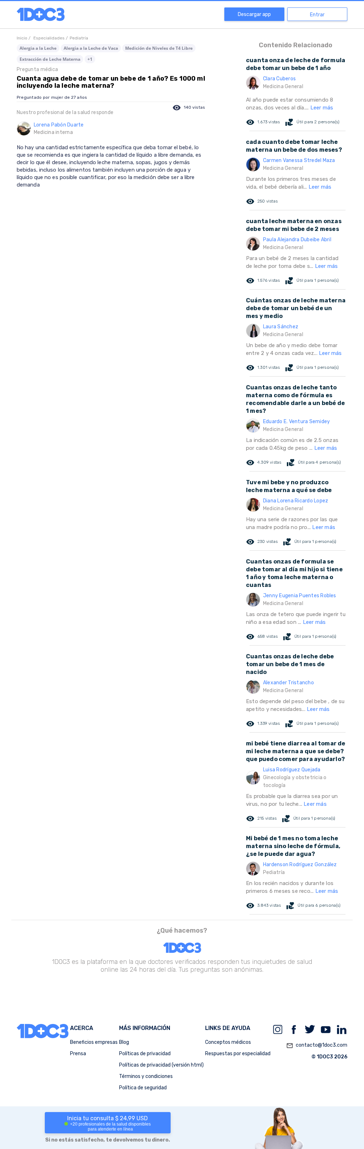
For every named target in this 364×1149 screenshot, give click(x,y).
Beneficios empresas (94, 1042)
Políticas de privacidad (145, 1054)
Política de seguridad (143, 1088)
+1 (89, 59)
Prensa (78, 1054)
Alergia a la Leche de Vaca (91, 48)
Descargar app (254, 14)
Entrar (317, 15)
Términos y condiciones (146, 1076)
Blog (124, 1042)
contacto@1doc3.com (316, 1045)
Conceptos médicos (228, 1042)
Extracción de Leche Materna (50, 59)
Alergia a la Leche (38, 48)
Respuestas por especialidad (238, 1054)
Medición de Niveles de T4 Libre (159, 48)
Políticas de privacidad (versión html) (161, 1065)
